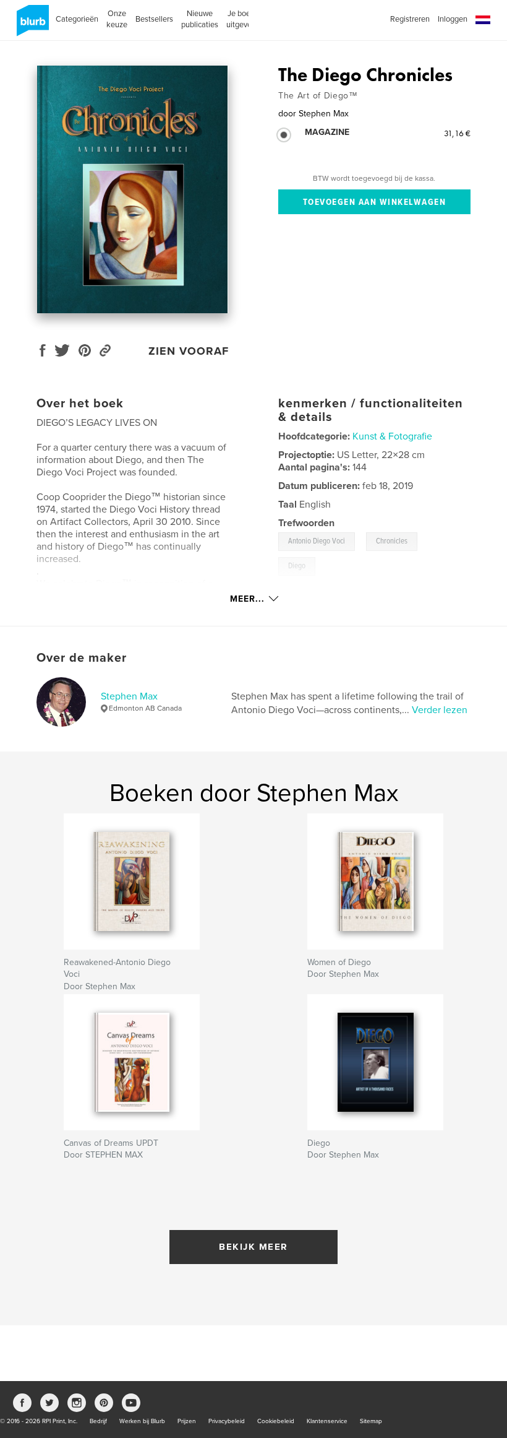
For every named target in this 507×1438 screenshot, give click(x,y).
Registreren (410, 19)
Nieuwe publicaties (199, 19)
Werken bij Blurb (142, 1421)
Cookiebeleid (275, 1421)
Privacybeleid (226, 1421)
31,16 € (457, 133)
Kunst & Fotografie (392, 436)
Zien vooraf (188, 351)
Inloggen (452, 19)
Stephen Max (129, 696)
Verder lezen (439, 710)
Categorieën (77, 19)
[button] (482, 20)
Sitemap (371, 1421)
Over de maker (81, 658)
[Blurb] (30, 25)
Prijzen (186, 1421)
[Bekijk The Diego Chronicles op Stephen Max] (132, 189)
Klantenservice (327, 1421)
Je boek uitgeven (241, 19)
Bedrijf (98, 1421)
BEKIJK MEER (253, 1246)
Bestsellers (154, 19)
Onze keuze (116, 19)
